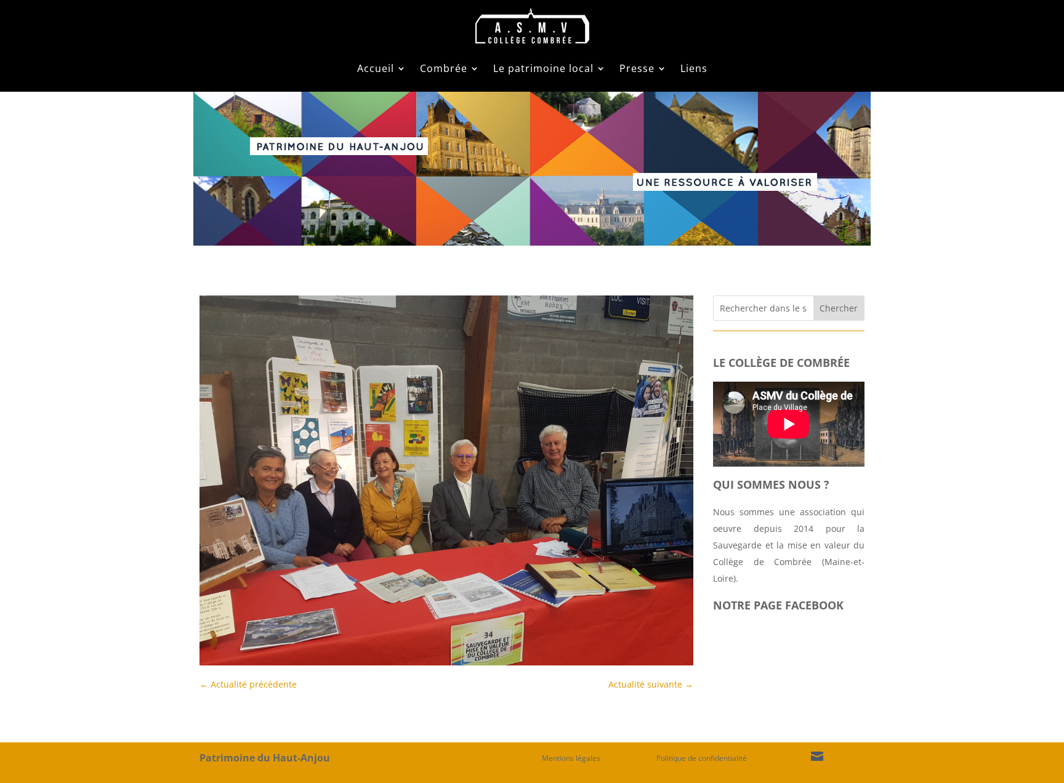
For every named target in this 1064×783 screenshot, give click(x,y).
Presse (637, 68)
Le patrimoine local (543, 68)
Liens (693, 68)
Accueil (375, 68)
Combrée (443, 68)
